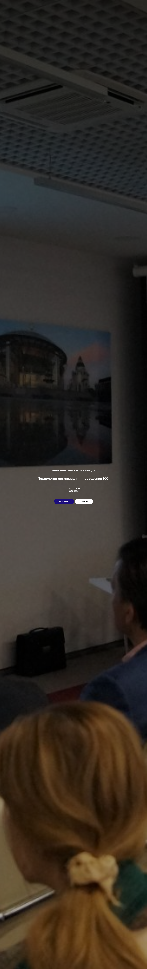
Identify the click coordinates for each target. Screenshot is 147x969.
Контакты (109, 47)
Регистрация (92, 47)
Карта (101, 47)
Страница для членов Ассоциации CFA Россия (129, 47)
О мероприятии (69, 47)
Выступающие (80, 47)
